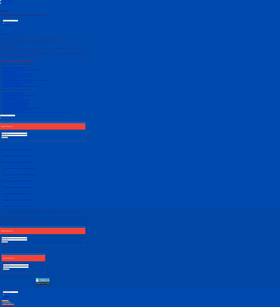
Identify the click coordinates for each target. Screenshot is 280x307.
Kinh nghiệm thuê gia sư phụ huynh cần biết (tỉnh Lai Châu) (18, 187)
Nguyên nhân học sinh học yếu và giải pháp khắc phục (16, 82)
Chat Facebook (6, 302)
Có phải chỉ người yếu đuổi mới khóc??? (13, 97)
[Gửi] (3, 294)
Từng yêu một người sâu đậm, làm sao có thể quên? (16, 104)
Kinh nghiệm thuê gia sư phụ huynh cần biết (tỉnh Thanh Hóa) (19, 168)
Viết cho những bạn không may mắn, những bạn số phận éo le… (19, 95)
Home (1, 34)
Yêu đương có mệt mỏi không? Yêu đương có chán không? (17, 76)
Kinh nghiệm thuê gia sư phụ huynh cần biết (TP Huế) (17, 193)
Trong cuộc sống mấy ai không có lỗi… (12, 84)
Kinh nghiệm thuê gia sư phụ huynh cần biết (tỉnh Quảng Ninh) (19, 175)
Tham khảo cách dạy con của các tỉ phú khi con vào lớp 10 (18, 110)
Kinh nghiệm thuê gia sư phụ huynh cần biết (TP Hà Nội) (17, 200)
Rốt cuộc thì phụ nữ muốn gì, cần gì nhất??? (14, 78)
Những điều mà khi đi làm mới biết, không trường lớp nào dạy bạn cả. (20, 69)
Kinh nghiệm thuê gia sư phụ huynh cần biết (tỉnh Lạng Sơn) (18, 181)
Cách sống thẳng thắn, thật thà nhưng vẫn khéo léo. (16, 101)
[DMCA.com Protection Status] (42, 284)
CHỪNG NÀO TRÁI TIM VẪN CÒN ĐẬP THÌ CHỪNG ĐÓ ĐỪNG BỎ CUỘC (21, 86)
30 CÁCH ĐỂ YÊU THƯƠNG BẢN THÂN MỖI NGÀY (15, 106)
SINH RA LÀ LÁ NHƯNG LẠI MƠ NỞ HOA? (13, 93)
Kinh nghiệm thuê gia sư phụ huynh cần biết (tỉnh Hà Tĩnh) (18, 156)
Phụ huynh (6, 16)
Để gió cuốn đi (5, 11)
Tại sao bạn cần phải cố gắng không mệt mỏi (14, 67)
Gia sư (4, 298)
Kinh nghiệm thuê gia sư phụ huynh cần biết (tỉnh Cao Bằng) (18, 149)
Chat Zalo (5, 300)
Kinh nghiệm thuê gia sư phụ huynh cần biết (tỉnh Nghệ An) (18, 162)
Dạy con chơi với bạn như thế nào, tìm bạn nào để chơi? (17, 73)
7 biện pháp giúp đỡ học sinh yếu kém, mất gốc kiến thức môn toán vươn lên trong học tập (26, 80)
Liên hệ (5, 18)
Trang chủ (6, 10)
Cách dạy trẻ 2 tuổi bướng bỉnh (11, 71)
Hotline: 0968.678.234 (8, 304)
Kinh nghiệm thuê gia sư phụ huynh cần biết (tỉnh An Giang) (18, 206)
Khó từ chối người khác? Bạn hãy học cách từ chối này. (16, 99)
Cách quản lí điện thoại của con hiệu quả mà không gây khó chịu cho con (21, 108)
